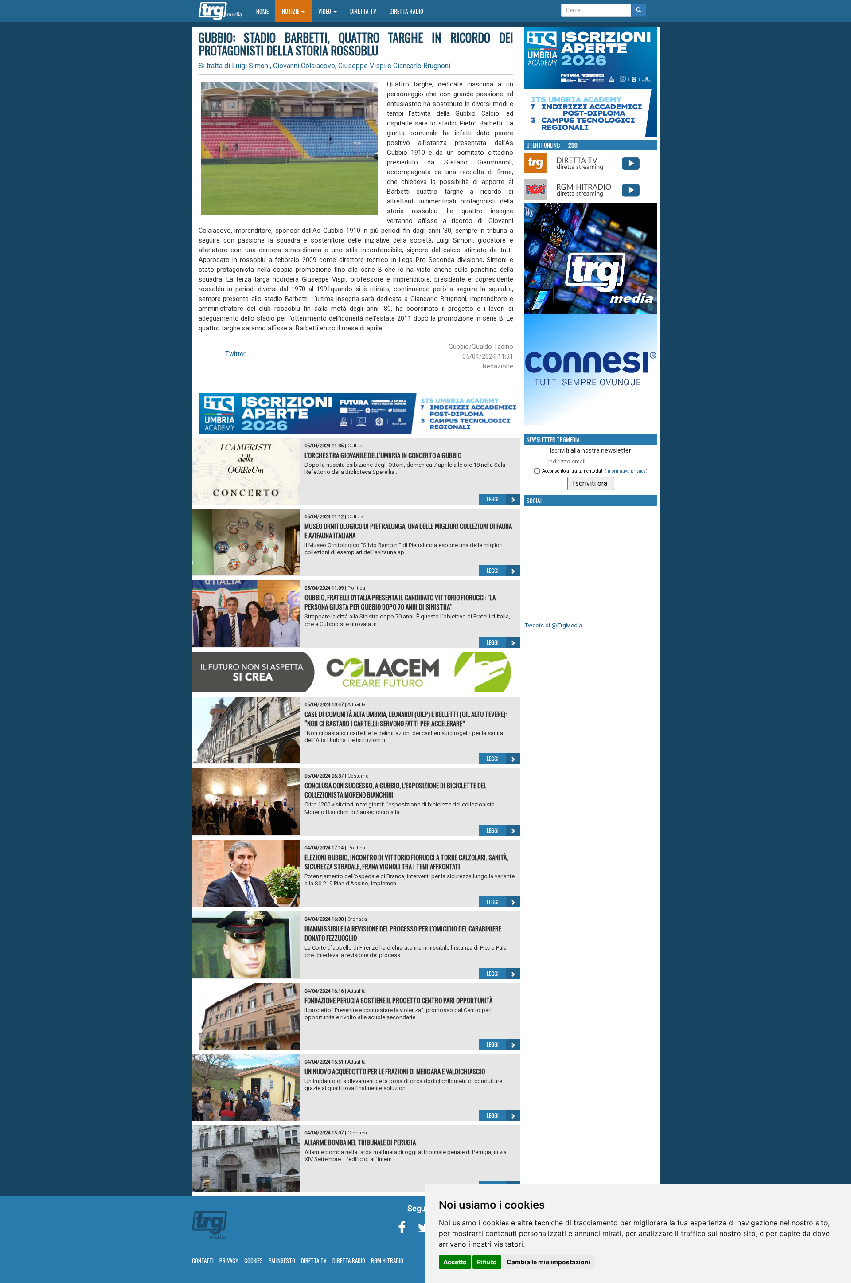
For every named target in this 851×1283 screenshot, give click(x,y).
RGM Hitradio (387, 1260)
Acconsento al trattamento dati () (595, 471)
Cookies (253, 1260)
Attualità (356, 705)
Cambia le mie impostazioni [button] (548, 1262)
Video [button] (325, 11)
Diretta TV (363, 11)
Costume (358, 776)
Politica (356, 588)
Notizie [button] (291, 11)
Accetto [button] (455, 1262)
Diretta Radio (406, 11)
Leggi (493, 499)
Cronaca (357, 919)
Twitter (235, 354)
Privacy (228, 1260)
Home (265, 11)
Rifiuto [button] (487, 1262)
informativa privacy (626, 471)
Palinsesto (282, 1260)
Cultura (355, 446)
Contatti (203, 1260)
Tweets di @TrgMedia (553, 625)
